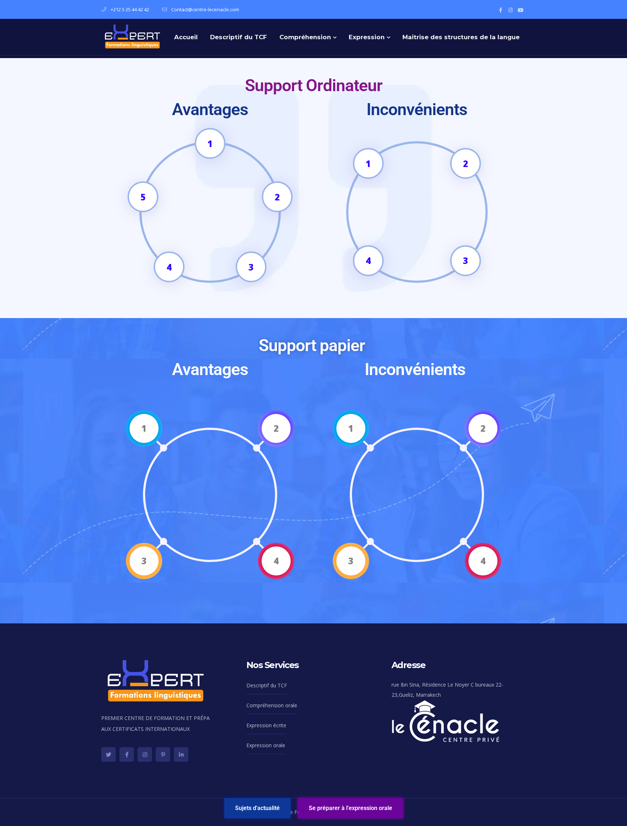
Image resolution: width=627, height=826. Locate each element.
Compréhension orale (271, 705)
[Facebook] (500, 9)
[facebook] (126, 754)
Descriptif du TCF (266, 685)
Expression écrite (266, 725)
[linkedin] (181, 754)
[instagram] (145, 754)
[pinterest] (163, 754)
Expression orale (265, 745)
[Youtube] (521, 9)
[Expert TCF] (132, 35)
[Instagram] (510, 9)
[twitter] (108, 754)
